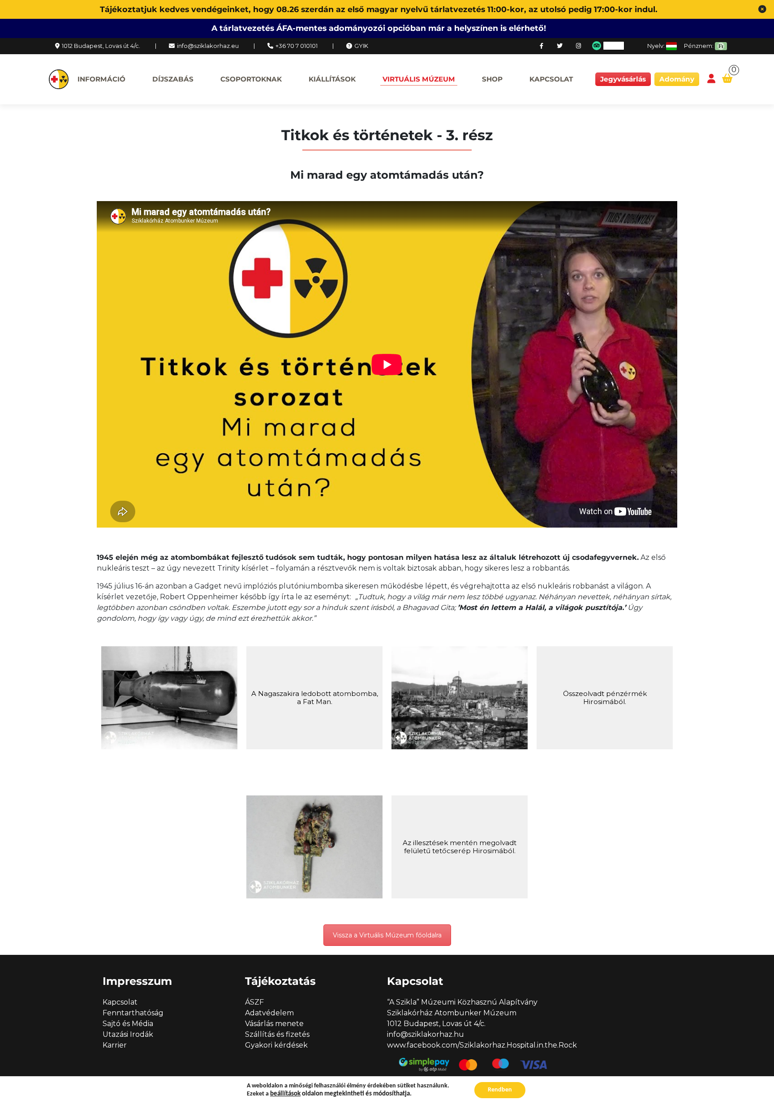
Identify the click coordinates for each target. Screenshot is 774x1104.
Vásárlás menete (274, 1023)
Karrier (115, 1045)
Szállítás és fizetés (277, 1034)
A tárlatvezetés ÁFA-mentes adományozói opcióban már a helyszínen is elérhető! (378, 28)
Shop (492, 79)
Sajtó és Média (128, 1023)
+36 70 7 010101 (296, 45)
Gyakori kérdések (276, 1045)
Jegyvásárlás (623, 79)
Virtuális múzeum (419, 79)
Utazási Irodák (128, 1034)
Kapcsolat (551, 79)
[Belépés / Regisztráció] (711, 79)
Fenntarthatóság (133, 1013)
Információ (101, 79)
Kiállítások (332, 79)
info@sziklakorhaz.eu (208, 45)
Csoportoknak (251, 79)
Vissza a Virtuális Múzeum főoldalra (387, 935)
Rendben (500, 1090)
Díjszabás (173, 79)
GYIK (361, 45)
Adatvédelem (269, 1013)
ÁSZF (254, 1002)
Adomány (676, 79)
